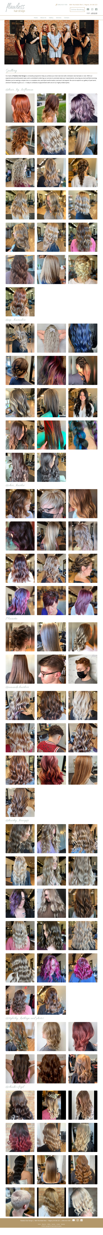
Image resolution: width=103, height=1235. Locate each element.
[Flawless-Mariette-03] (82, 636)
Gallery (51, 18)
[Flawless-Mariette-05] (51, 669)
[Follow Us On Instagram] (92, 10)
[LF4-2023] (82, 172)
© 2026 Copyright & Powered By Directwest (51, 1226)
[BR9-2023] (82, 903)
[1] (51, 770)
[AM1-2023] (20, 402)
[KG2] (82, 1068)
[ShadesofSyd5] (51, 1137)
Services (58, 18)
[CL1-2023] (20, 568)
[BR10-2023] (20, 935)
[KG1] (51, 1068)
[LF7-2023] (51, 204)
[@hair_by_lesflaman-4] (51, 108)
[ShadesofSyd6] (82, 1137)
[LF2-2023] (20, 172)
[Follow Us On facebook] (96, 10)
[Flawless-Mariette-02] (51, 636)
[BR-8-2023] (51, 903)
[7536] (51, 1000)
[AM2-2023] (82, 402)
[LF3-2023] (51, 172)
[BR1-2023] (20, 838)
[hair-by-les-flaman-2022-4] (51, 140)
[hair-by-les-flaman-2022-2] (82, 108)
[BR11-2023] (51, 935)
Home (36, 18)
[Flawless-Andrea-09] (82, 370)
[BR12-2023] (82, 935)
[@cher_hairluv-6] (82, 503)
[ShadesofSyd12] (82, 1202)
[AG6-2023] (82, 737)
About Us (43, 18)
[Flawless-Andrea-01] (20, 338)
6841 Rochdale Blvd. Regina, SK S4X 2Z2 (47, 1221)
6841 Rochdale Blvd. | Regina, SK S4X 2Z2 (83, 5)
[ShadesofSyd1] (20, 1105)
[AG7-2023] (20, 770)
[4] (82, 770)
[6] (20, 802)
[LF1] (51, 269)
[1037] (20, 237)
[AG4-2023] (20, 737)
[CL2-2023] (51, 568)
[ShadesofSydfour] (20, 1137)
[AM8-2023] (51, 435)
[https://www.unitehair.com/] (88, 13)
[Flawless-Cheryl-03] (82, 536)
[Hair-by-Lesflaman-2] (20, 108)
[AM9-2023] (82, 435)
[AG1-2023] (20, 705)
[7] (20, 1068)
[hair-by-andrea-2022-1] (51, 370)
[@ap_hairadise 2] (51, 338)
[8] (51, 967)
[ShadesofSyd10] (20, 1202)
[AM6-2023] (20, 435)
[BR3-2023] (82, 838)
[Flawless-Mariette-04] (20, 669)
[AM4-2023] (51, 402)
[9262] (20, 1000)
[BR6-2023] (82, 871)
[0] (20, 467)
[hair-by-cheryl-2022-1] (20, 503)
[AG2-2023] (51, 705)
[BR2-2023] (51, 838)
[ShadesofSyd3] (82, 1105)
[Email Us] (88, 10)
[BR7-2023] (20, 903)
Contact (66, 18)
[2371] (82, 237)
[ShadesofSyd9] (82, 1169)
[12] (51, 467)
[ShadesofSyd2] (51, 1105)
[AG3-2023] (82, 705)
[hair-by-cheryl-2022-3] (51, 503)
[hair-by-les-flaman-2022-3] (20, 140)
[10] (20, 967)
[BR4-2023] (20, 871)
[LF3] (20, 301)
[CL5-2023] (20, 600)
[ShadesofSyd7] (20, 1169)
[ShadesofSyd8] (51, 1169)
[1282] (51, 237)
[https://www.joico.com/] (94, 13)
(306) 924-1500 (62, 5)
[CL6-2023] (82, 568)
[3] (51, 1036)
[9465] (82, 967)
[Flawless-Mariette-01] (20, 636)
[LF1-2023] (82, 140)
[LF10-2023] (82, 204)
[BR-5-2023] (51, 871)
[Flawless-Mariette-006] (82, 669)
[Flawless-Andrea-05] (82, 338)
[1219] (20, 269)
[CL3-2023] (51, 600)
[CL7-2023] (82, 600)
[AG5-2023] (51, 737)
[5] (82, 1036)
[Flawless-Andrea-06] (20, 370)
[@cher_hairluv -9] (51, 536)
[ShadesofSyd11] (51, 1202)
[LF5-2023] (20, 204)
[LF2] (82, 269)
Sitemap (63, 1224)
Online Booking (77, 9)
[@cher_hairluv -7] (20, 536)
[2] (20, 1036)
